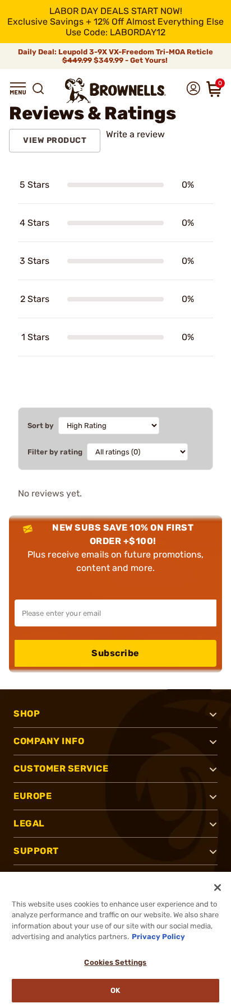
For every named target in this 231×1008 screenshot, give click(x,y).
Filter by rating (54, 452)
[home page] (115, 90)
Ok (115, 990)
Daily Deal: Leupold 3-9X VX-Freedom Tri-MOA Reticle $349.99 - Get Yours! (115, 56)
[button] (18, 88)
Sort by (40, 425)
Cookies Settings (115, 962)
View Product (54, 140)
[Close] (217, 887)
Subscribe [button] (115, 653)
